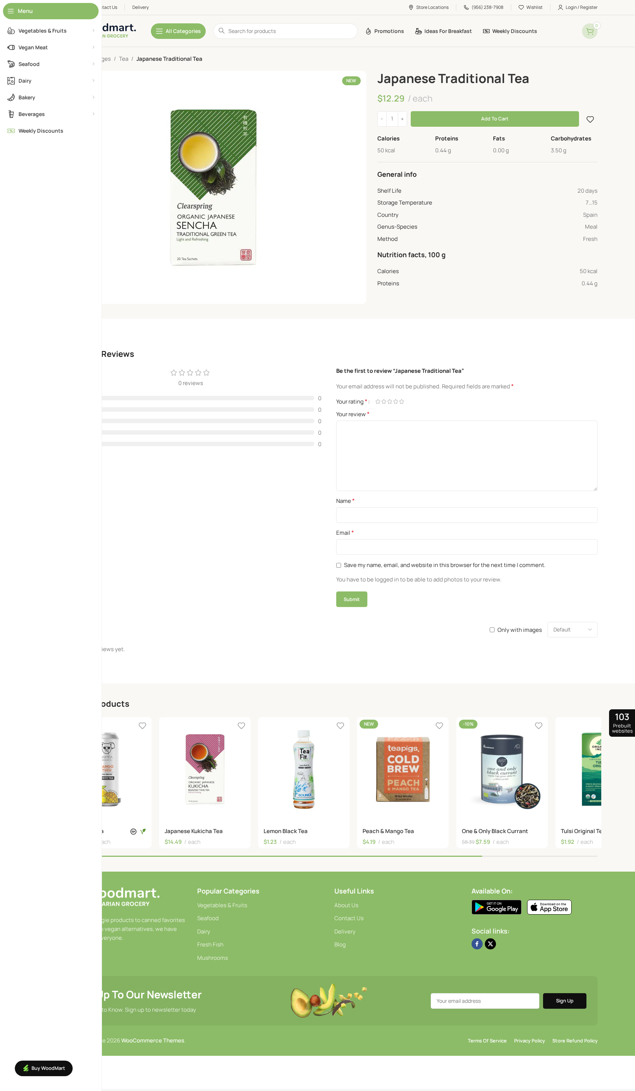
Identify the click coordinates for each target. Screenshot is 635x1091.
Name (345, 501)
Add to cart (495, 118)
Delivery (344, 931)
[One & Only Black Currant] (502, 769)
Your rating (351, 401)
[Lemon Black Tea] (304, 769)
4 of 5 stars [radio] (396, 401)
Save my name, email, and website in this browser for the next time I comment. (445, 565)
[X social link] (490, 943)
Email (345, 532)
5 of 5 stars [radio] (402, 401)
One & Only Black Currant (495, 831)
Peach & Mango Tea (388, 831)
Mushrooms (212, 958)
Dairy (203, 931)
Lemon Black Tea (286, 831)
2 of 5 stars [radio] (384, 401)
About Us (346, 905)
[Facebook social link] (477, 943)
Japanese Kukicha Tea (194, 831)
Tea (123, 59)
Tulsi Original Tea (583, 831)
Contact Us (349, 918)
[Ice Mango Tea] (106, 769)
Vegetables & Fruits (222, 905)
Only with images (519, 630)
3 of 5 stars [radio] (390, 401)
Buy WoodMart (48, 1068)
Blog (340, 944)
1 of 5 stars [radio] (378, 401)
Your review (353, 414)
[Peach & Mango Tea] (403, 769)
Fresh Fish (210, 944)
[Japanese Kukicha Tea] (205, 769)
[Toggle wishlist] (590, 119)
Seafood (208, 918)
